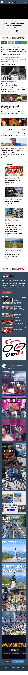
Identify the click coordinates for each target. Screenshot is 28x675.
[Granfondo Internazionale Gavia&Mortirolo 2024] (7, 322)
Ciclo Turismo (8, 177)
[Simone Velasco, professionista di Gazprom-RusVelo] (14, 142)
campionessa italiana (14, 57)
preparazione (19, 221)
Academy (7, 219)
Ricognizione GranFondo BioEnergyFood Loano (10, 107)
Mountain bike (8, 178)
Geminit (14, 668)
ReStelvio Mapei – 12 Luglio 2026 (12, 202)
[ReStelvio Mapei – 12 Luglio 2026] (14, 192)
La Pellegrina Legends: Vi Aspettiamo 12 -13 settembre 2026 (13, 254)
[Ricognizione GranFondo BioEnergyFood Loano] (14, 98)
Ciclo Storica (8, 198)
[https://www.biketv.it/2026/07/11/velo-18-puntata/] (14, 430)
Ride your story (5, 61)
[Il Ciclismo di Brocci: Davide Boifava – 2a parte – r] (7, 307)
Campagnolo (4, 57)
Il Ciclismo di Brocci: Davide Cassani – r (18, 316)
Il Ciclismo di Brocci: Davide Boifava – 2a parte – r (20, 309)
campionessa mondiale (7, 59)
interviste (11, 81)
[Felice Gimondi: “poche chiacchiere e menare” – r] (14, 73)
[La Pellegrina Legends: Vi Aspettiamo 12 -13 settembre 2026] (14, 243)
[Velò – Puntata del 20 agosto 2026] (14, 171)
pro (13, 21)
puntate (18, 178)
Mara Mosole (22, 59)
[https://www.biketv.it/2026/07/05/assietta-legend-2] (14, 575)
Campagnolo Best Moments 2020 (13, 130)
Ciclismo (16, 59)
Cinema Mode (17, 32)
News (13, 178)
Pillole (8, 148)
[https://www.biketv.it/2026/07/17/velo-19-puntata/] (14, 406)
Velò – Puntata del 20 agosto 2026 (12, 181)
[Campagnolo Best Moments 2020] (14, 122)
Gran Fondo (4, 104)
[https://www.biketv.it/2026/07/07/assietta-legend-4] (14, 550)
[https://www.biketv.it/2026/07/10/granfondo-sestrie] (14, 502)
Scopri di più (7, 292)
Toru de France (14, 61)
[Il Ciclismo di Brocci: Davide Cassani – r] (7, 315)
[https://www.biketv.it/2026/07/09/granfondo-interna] (14, 526)
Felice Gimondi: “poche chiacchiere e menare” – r (10, 85)
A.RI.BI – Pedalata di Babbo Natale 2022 (20, 328)
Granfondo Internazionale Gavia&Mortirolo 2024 (18, 323)
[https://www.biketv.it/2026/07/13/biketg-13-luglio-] (14, 478)
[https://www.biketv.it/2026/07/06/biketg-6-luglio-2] (14, 599)
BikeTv (18, 667)
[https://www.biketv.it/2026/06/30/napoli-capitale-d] (14, 623)
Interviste (3, 81)
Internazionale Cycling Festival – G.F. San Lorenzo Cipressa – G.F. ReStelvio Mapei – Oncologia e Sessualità (13, 229)
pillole (20, 148)
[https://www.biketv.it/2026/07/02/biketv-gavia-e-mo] (14, 647)
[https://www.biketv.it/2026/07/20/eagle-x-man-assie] (14, 382)
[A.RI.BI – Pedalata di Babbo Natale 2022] (7, 330)
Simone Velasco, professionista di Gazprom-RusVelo (13, 151)
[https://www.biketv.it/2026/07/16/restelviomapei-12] (14, 454)
